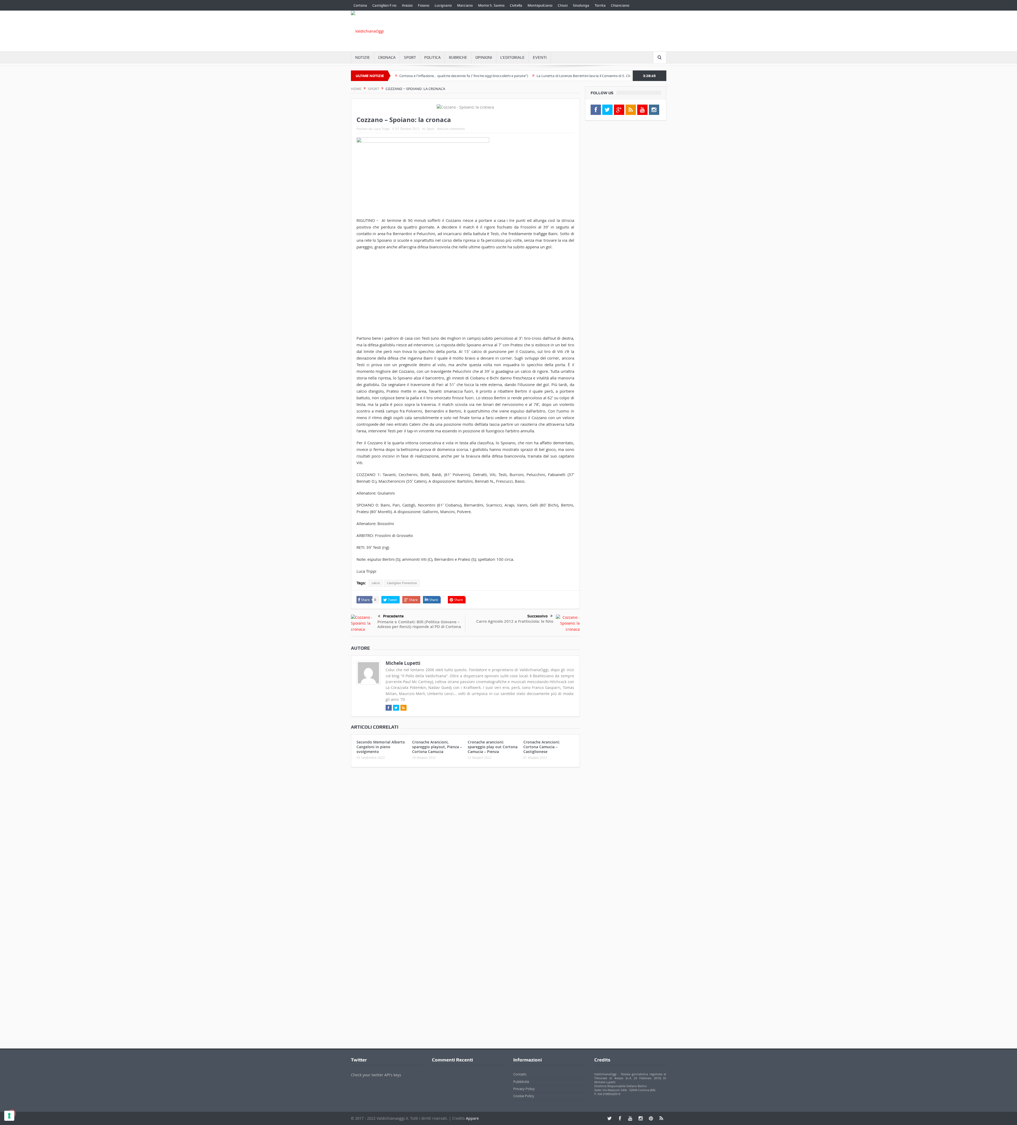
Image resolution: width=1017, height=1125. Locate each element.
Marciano (465, 5)
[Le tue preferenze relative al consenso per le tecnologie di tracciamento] (9, 1116)
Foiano (423, 5)
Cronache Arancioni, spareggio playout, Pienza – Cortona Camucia (437, 746)
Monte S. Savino (491, 5)
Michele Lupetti (403, 663)
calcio (376, 583)
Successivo (537, 616)
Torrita (600, 5)
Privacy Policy (524, 1088)
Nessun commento (451, 129)
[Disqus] (465, 841)
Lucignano (443, 5)
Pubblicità (521, 1081)
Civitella (516, 5)
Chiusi (563, 5)
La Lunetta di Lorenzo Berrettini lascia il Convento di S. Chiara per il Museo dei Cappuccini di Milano (564, 76)
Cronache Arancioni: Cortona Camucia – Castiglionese (541, 746)
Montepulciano (540, 5)
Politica (432, 57)
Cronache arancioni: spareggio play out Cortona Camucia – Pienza (493, 746)
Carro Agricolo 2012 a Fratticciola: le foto (514, 621)
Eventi (540, 57)
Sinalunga (581, 5)
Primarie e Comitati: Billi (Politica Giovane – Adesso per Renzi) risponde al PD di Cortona (419, 624)
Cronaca (387, 57)
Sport (410, 57)
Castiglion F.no (384, 5)
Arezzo (407, 5)
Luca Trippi (382, 129)
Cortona (360, 5)
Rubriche (458, 57)
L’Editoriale (512, 57)
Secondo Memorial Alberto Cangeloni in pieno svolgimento (380, 746)
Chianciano (620, 5)
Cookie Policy (523, 1095)
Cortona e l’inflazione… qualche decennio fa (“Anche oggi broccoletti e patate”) (411, 76)
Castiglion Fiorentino (402, 583)
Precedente (393, 616)
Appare (472, 1118)
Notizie (362, 57)
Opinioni (483, 57)
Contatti (519, 1074)
